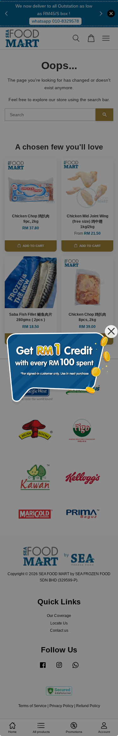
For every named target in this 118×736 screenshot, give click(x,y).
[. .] (59, 368)
